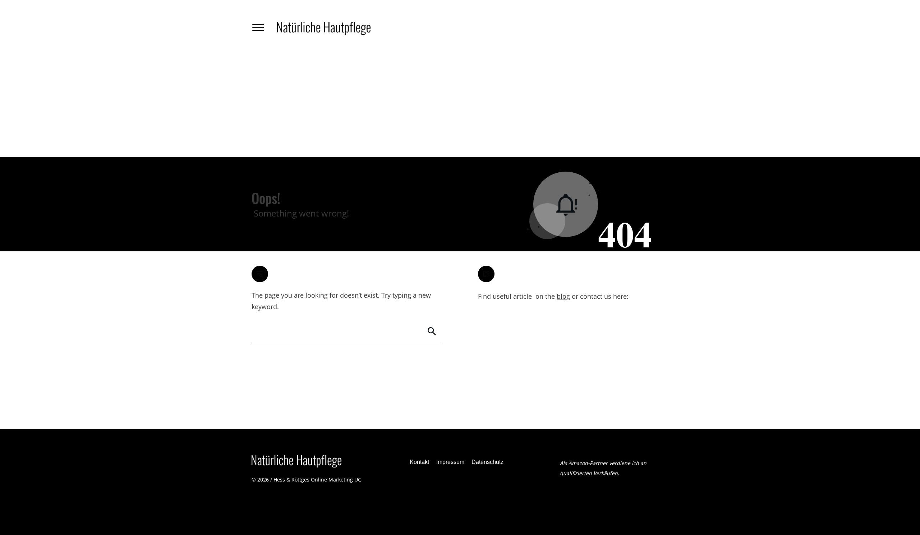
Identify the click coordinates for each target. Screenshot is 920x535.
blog (563, 296)
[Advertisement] (460, 103)
